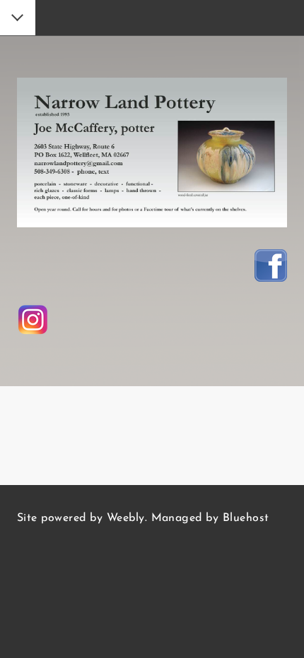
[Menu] (18, 19)
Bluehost (246, 518)
